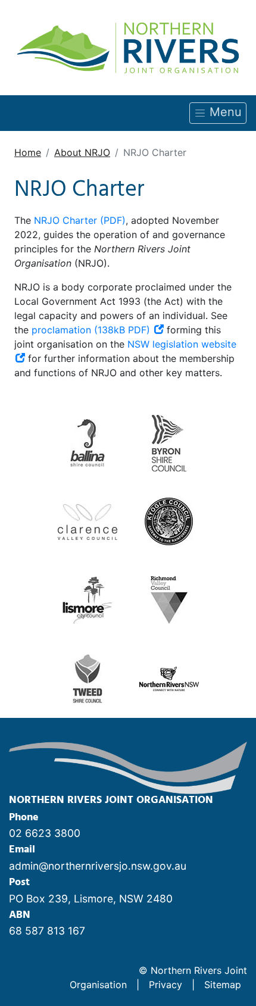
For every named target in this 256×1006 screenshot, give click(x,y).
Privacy (165, 985)
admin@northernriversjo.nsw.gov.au (97, 866)
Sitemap (222, 985)
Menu (224, 112)
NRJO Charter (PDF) (80, 220)
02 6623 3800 (44, 833)
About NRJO (82, 152)
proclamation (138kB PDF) (92, 330)
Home (27, 152)
